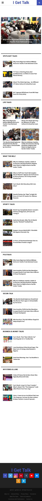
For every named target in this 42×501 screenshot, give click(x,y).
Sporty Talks (9, 204)
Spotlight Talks (10, 56)
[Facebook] (5, 475)
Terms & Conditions (25, 496)
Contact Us (29, 499)
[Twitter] (10, 475)
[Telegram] (23, 481)
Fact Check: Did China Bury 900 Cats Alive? (24, 185)
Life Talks (7, 102)
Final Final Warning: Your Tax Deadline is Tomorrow (26, 358)
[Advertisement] (21, 438)
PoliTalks (7, 254)
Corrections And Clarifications (16, 499)
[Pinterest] (21, 475)
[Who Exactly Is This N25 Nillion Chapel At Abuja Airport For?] (7, 322)
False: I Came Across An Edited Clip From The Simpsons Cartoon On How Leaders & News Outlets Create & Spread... (26, 397)
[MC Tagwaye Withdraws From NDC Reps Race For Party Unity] (7, 95)
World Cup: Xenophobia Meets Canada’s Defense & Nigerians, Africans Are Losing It (25, 212)
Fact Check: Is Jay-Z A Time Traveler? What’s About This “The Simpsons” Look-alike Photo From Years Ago (26, 387)
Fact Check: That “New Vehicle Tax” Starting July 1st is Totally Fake (24, 338)
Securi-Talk (8, 293)
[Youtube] (31, 475)
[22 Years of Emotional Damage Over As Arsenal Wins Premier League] (7, 243)
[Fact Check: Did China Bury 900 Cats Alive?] (7, 186)
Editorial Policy (15, 494)
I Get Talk (21, 2)
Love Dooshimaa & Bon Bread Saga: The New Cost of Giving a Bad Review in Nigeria (25, 349)
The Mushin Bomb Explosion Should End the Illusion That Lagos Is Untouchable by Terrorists (11, 144)
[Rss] (18, 481)
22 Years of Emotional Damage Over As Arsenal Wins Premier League (25, 242)
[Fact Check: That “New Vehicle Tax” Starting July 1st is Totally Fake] (7, 339)
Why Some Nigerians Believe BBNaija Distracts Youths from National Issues (21, 40)
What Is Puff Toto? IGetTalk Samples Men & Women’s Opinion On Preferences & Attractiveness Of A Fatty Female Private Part (26, 175)
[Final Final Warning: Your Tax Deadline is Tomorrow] (7, 360)
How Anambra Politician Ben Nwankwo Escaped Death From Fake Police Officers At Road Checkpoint (26, 272)
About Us (6, 494)
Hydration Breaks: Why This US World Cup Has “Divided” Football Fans (25, 221)
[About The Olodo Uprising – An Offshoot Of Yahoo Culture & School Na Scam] (7, 84)
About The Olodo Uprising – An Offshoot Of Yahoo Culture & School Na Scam (25, 83)
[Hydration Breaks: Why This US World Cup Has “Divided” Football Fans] (7, 222)
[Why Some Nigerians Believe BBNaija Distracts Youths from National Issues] (7, 64)
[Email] (37, 475)
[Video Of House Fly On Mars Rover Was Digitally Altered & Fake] (7, 377)
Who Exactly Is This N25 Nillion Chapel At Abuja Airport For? (26, 320)
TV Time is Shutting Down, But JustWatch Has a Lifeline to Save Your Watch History (25, 74)
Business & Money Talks (13, 331)
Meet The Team (14, 496)
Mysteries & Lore (10, 369)
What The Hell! (9, 156)
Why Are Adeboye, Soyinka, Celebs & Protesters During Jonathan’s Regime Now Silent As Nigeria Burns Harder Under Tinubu (30, 145)
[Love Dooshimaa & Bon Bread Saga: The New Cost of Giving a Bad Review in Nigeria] (7, 349)
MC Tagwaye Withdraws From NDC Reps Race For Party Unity (25, 93)
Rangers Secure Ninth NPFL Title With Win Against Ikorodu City (25, 231)
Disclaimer (33, 494)
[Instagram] (16, 475)
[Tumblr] (26, 475)
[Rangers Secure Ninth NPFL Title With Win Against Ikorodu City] (7, 233)
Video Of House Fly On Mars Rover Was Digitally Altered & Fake (25, 376)
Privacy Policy (24, 494)
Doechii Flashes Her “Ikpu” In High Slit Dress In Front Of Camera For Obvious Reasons (25, 196)
